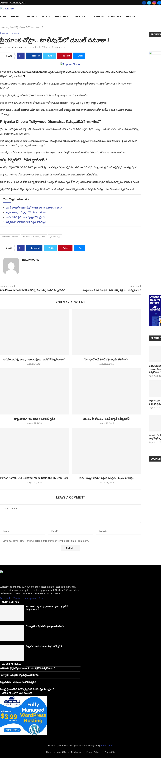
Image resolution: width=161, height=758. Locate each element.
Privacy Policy (92, 752)
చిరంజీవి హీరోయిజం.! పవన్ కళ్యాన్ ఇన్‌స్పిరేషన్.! (106, 418)
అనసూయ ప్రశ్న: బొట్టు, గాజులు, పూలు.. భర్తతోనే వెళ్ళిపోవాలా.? (34, 359)
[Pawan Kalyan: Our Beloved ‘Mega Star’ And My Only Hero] (34, 451)
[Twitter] (149, 3)
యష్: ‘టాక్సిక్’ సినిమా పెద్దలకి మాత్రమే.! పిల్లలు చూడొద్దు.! (106, 477)
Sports (46, 16)
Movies (15, 16)
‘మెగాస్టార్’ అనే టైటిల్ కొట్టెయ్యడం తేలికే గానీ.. (106, 359)
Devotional (62, 16)
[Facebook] (144, 3)
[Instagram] (154, 3)
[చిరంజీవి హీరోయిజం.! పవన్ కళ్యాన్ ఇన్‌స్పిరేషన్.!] (106, 391)
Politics (32, 16)
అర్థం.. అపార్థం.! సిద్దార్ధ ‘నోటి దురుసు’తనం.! (26, 212)
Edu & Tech (114, 16)
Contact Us (110, 752)
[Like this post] (22, 56)
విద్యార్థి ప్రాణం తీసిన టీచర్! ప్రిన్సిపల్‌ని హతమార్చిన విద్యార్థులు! (27, 689)
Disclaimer (76, 752)
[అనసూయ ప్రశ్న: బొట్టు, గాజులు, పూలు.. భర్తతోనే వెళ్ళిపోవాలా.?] (34, 332)
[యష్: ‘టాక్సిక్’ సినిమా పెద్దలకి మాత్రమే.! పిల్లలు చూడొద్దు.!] (106, 451)
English (130, 16)
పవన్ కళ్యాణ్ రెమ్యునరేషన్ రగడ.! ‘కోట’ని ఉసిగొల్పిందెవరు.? (34, 207)
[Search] (159, 16)
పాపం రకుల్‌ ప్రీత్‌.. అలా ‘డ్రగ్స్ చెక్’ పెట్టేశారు (25, 217)
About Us (61, 752)
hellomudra (16, 46)
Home (3, 16)
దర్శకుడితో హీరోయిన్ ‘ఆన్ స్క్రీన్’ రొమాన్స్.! (26, 221)
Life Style (79, 16)
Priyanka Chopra (10, 236)
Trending (98, 16)
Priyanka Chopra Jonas (34, 236)
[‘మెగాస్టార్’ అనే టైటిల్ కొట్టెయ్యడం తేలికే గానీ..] (106, 332)
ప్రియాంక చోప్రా (55, 236)
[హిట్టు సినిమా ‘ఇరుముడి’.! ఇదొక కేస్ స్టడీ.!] (34, 391)
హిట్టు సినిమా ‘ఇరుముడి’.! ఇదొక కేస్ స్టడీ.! (34, 418)
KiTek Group (107, 745)
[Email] (159, 3)
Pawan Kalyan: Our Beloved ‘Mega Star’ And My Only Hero (34, 477)
